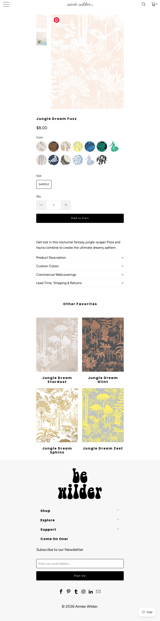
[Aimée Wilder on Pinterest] (69, 592)
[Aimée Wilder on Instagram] (83, 592)
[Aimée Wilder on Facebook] (61, 592)
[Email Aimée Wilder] (98, 592)
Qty (38, 196)
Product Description (51, 258)
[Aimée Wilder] (80, 4)
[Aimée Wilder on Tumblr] (76, 592)
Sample (44, 184)
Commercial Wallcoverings (56, 275)
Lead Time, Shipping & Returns (59, 283)
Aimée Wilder (86, 606)
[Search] (145, 4)
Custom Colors (47, 266)
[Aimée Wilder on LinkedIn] (91, 592)
